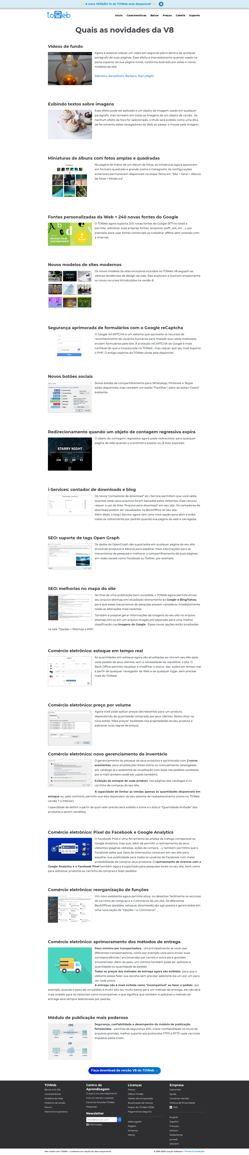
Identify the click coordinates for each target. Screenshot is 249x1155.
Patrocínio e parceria (56, 1111)
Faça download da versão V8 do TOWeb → (124, 1070)
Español (174, 1121)
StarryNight (146, 76)
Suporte (194, 15)
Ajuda (173, 1094)
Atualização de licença (140, 1102)
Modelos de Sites (54, 1098)
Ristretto (101, 76)
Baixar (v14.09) (52, 1089)
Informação (95, 1124)
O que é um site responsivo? (101, 1093)
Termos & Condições (194, 1151)
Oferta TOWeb (135, 1094)
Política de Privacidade (182, 1102)
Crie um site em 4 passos (99, 1097)
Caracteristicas (53, 1094)
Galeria (180, 15)
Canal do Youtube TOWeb (100, 1102)
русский (173, 1139)
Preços (167, 15)
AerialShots (116, 76)
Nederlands (176, 1134)
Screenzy (133, 1130)
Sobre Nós (175, 1089)
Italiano (174, 1130)
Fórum (48, 1107)
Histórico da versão (55, 1102)
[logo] (60, 14)
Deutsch (174, 1143)
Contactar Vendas (179, 1098)
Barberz (130, 76)
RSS (175, 1107)
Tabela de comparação (140, 1098)
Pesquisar (91, 1106)
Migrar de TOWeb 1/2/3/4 (141, 1107)
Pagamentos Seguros (140, 1111)
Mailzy (131, 1134)
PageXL (132, 1126)
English (174, 1117)
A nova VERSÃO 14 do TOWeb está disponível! (118, 4)
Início (118, 15)
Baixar (154, 15)
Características (136, 15)
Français (174, 1126)
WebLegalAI (134, 1121)
